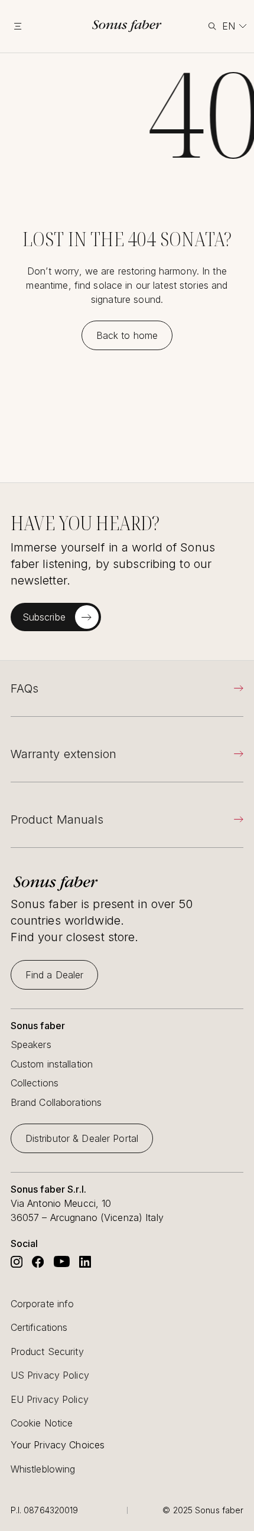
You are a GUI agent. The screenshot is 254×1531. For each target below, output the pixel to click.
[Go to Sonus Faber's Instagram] (16, 1262)
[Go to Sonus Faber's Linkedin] (85, 1262)
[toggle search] (211, 26)
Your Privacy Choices (58, 1445)
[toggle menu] (28, 26)
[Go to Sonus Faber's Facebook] (38, 1262)
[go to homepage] (127, 26)
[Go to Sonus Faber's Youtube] (62, 1262)
